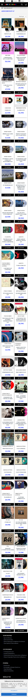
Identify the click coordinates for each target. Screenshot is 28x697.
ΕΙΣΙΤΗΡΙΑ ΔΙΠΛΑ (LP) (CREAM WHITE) (21, 84)
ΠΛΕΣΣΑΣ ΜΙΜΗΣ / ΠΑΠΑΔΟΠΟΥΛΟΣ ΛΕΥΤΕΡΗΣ (6, 265)
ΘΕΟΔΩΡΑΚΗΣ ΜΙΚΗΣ (21, 370)
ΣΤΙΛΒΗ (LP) (8, 522)
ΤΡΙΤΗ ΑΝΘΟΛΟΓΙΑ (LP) (8, 294)
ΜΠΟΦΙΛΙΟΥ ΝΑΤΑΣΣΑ (21, 81)
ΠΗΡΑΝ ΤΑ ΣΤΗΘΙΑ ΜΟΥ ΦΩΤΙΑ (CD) (21, 549)
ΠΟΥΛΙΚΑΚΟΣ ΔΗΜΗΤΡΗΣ (18, 344)
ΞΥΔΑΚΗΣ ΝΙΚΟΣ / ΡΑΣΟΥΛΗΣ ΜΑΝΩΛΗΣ (7, 394)
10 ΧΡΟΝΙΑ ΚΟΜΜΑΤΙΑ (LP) (21, 498)
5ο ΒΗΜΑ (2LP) (21, 110)
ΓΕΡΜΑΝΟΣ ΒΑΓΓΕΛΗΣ (21, 31)
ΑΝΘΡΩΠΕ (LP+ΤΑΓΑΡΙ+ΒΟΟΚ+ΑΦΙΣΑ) (8, 549)
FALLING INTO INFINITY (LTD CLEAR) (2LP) (21, 214)
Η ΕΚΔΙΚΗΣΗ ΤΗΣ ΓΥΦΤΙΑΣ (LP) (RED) (8, 398)
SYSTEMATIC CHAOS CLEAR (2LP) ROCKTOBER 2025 (7, 160)
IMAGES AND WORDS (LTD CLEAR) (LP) (7, 213)
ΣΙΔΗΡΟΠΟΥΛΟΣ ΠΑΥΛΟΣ (6, 619)
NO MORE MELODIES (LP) (21, 294)
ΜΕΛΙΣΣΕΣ (21, 393)
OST (21, 571)
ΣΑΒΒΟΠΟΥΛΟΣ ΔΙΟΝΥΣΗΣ (18, 494)
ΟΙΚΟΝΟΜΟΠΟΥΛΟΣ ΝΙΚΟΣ (7, 82)
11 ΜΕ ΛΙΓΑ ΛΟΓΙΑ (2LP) (7, 86)
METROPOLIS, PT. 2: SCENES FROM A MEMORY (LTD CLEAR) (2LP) (21, 187)
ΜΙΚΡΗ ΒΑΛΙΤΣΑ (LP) (8, 448)
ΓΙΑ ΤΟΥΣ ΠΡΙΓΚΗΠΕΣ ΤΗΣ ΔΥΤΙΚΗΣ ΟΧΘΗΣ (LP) (21, 524)
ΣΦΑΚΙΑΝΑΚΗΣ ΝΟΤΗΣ (21, 108)
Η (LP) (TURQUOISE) (21, 472)
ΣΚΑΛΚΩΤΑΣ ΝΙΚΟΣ (7, 420)
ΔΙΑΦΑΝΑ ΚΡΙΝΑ (20, 420)
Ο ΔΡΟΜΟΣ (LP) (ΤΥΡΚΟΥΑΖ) (8, 269)
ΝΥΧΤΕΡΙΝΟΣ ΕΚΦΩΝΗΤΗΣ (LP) (21, 574)
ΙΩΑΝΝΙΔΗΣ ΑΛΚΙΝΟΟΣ (8, 446)
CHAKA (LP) (8, 110)
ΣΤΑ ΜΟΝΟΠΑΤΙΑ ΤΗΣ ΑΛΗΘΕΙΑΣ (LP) (21, 621)
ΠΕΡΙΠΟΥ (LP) (7, 34)
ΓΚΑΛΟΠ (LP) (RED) (21, 597)
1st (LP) (8, 573)
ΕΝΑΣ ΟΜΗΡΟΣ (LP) (21, 372)
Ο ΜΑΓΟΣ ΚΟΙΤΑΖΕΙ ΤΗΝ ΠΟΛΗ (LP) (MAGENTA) (21, 59)
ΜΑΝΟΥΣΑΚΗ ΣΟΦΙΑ (7, 571)
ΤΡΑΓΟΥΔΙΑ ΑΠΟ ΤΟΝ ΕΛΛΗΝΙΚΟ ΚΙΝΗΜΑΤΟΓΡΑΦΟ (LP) (7, 320)
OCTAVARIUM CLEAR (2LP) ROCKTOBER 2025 (21, 160)
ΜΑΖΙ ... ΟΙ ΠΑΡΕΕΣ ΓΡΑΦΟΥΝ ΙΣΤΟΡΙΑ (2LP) (21, 397)
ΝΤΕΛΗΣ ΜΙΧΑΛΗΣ (21, 546)
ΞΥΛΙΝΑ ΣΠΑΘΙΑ (7, 343)
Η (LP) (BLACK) (7, 472)
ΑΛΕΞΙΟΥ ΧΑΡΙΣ (21, 316)
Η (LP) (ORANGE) (21, 448)
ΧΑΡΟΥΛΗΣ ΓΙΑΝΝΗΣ (7, 370)
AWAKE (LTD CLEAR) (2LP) (8, 134)
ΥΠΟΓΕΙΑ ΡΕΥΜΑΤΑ (21, 55)
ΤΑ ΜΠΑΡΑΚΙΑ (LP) (21, 34)
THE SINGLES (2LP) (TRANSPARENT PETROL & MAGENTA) (7, 240)
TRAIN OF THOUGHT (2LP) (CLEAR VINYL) (21, 134)
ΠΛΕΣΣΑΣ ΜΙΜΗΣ (8, 316)
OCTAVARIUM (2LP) (8, 185)
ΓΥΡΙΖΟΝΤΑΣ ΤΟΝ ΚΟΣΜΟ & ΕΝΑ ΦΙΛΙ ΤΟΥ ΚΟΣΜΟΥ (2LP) (21, 320)
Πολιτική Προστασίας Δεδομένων (8, 687)
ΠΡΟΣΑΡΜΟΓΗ (14, 690)
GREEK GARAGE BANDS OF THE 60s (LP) (21, 240)
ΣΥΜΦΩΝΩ (14, 694)
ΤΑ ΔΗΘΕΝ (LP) (8, 497)
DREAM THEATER (7, 131)
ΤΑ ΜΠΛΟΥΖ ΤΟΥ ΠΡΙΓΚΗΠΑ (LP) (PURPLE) (8, 623)
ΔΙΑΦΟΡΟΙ (21, 237)
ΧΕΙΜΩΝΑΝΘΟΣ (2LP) (7, 372)
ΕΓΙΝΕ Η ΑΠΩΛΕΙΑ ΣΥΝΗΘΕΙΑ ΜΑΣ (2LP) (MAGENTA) (21, 424)
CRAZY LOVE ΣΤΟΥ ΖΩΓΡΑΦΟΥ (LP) (21, 348)
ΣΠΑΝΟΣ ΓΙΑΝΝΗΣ (8, 291)
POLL (8, 546)
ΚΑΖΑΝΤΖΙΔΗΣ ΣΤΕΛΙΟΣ (7, 595)
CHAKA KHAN (8, 108)
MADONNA (7, 55)
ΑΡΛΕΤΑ (7, 31)
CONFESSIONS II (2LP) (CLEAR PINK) (8, 58)
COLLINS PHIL (8, 237)
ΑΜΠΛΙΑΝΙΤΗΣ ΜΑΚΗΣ (21, 291)
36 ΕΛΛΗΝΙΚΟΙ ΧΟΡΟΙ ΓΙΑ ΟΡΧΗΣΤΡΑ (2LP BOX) (7, 424)
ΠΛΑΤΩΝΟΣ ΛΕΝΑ (21, 595)
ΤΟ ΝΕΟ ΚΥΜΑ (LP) (21, 265)
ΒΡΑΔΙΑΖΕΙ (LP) (8, 597)
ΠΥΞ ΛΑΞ (8, 520)
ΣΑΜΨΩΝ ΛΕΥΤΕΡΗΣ (21, 446)
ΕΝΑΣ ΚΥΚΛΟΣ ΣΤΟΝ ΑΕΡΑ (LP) (8, 346)
